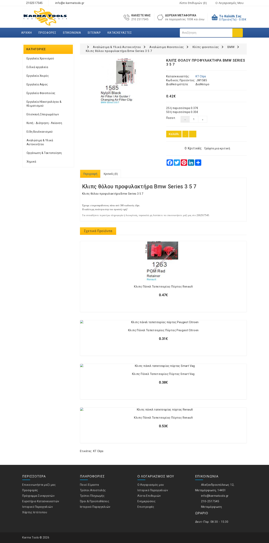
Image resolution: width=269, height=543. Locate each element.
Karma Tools (30, 537)
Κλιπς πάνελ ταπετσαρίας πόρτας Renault (163, 286)
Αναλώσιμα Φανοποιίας (166, 47)
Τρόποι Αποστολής (93, 490)
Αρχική (26, 32)
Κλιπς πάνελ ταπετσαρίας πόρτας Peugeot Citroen (163, 330)
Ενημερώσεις (146, 501)
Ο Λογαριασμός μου (150, 484)
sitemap (94, 32)
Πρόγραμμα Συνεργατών (38, 495)
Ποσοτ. (170, 117)
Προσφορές (47, 32)
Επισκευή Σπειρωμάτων (43, 114)
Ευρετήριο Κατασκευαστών (40, 501)
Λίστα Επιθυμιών (149, 495)
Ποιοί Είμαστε (89, 484)
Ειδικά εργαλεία (37, 67)
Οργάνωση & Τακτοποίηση (44, 152)
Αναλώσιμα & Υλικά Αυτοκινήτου (40, 142)
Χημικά (31, 161)
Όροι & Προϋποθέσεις (94, 501)
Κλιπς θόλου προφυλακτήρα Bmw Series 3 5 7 (119, 51)
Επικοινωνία (72, 32)
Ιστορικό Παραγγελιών (37, 506)
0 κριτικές (193, 148)
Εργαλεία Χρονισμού (40, 58)
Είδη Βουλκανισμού (40, 131)
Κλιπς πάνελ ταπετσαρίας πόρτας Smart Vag (163, 374)
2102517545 (34, 3)
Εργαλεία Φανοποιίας (41, 93)
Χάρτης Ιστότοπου (34, 512)
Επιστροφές (145, 506)
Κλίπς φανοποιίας (206, 47)
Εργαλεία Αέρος (37, 84)
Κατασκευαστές (120, 32)
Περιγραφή (90, 174)
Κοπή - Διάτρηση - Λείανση (44, 123)
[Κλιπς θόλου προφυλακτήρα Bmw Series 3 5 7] (120, 80)
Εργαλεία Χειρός (38, 75)
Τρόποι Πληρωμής (92, 495)
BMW (231, 47)
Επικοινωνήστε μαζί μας (39, 484)
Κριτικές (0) (111, 174)
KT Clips (201, 76)
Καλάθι (174, 134)
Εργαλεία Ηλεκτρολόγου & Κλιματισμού (44, 103)
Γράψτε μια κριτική (217, 148)
